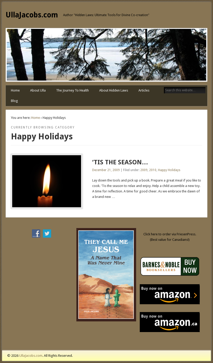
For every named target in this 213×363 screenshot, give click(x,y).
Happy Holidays (169, 170)
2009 (144, 170)
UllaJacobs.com (32, 15)
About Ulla (38, 90)
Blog (14, 101)
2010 (152, 170)
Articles (143, 90)
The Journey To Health (72, 90)
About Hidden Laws (113, 90)
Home (15, 90)
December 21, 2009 (106, 170)
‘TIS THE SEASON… (120, 162)
